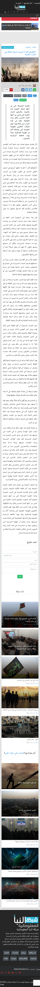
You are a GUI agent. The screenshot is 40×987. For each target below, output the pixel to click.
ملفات (34, 47)
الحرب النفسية (17, 96)
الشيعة (34, 96)
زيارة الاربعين (23, 100)
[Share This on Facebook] (22, 89)
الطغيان (24, 96)
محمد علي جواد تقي (14, 753)
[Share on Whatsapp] (34, 89)
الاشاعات (16, 100)
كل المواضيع (28, 3)
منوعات (13, 958)
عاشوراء (28, 47)
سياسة (23, 952)
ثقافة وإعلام (23, 958)
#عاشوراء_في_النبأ (8, 96)
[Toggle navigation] (37, 15)
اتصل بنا (18, 3)
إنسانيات (33, 958)
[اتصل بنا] (26, 12)
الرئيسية (37, 3)
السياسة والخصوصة (35, 978)
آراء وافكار (32, 952)
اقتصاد (6, 952)
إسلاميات (15, 952)
